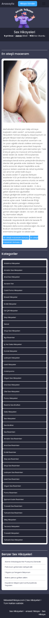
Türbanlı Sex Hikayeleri (13, 540)
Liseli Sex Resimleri (11, 479)
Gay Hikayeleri (10, 317)
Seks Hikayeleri (10, 412)
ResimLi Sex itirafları (12, 405)
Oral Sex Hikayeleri (12, 385)
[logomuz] (24, 18)
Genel (6, 324)
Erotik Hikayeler (10, 304)
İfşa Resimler (9, 337)
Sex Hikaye (42, 613)
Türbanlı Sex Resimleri (13, 513)
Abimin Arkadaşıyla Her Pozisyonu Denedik (23, 562)
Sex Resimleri (9, 432)
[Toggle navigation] (43, 3)
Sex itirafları (9, 425)
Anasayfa (8, 4)
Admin (19, 36)
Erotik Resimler (10, 452)
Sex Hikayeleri (10, 418)
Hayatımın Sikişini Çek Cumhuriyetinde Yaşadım (21, 584)
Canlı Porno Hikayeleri (13, 290)
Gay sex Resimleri (11, 459)
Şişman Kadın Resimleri (14, 499)
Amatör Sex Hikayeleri (13, 270)
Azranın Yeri (9, 284)
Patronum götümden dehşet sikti (18, 567)
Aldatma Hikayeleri (12, 263)
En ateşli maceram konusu (16, 237)
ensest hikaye (33, 611)
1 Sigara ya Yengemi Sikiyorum (17, 572)
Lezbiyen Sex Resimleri (13, 472)
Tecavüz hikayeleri (11, 526)
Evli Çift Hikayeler (11, 311)
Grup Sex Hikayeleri (12, 331)
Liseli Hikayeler (10, 364)
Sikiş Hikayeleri (10, 520)
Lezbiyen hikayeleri (12, 358)
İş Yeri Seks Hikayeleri (13, 344)
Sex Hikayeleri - (17, 611)
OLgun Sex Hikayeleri (12, 378)
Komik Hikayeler (10, 351)
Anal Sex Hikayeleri (12, 277)
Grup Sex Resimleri (12, 466)
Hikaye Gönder (27, 3)
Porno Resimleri (10, 493)
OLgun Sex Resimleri (12, 486)
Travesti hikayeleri (11, 533)
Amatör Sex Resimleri (13, 439)
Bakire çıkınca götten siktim (16, 578)
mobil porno (9, 371)
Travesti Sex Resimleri (13, 506)
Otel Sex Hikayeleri (11, 391)
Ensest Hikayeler (11, 297)
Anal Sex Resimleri (11, 445)
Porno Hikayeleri (11, 398)
